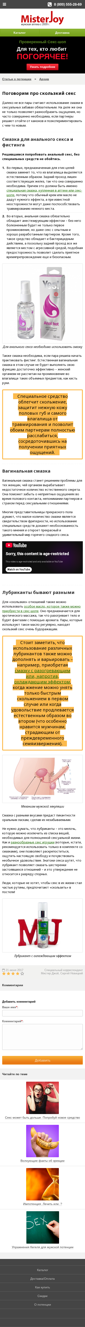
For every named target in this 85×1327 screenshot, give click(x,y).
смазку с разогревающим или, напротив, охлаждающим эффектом (42, 676)
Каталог (20, 32)
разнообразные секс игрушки (32, 842)
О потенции (42, 1304)
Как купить (42, 1287)
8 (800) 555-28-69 (68, 4)
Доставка (62, 32)
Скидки (42, 1296)
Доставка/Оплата (42, 1278)
